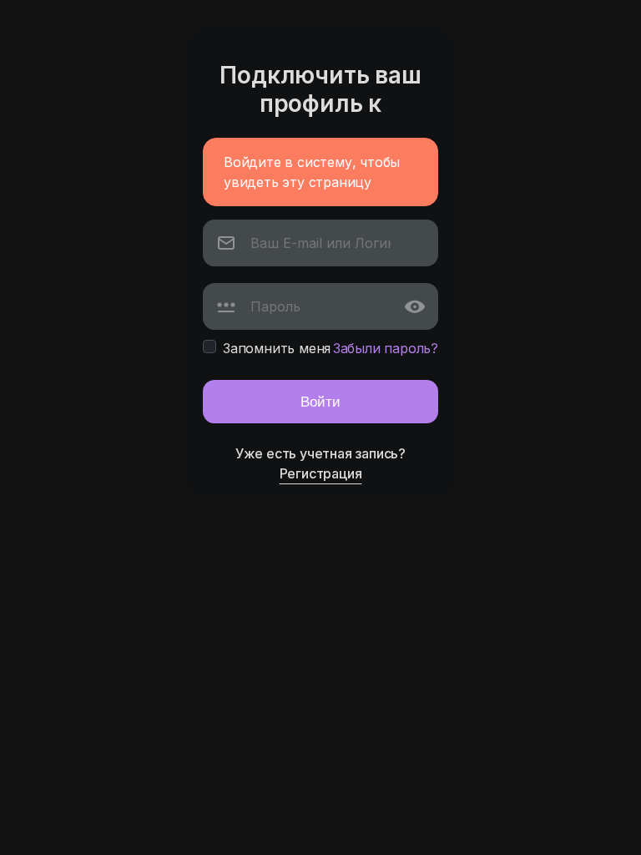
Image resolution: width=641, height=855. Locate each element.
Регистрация (321, 473)
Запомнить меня (277, 348)
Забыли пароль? (385, 348)
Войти (320, 401)
